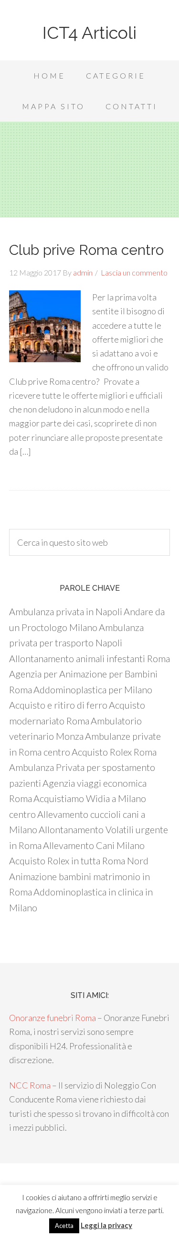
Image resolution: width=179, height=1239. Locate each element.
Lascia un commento (134, 272)
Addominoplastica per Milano (92, 689)
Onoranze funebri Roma (52, 1017)
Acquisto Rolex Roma (114, 751)
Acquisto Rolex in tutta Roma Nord (78, 860)
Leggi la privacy (106, 1225)
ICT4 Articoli (89, 33)
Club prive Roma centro (86, 249)
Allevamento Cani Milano (94, 845)
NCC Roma (30, 1085)
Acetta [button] (64, 1225)
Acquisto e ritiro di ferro (58, 705)
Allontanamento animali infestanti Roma (89, 658)
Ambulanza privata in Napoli (65, 611)
